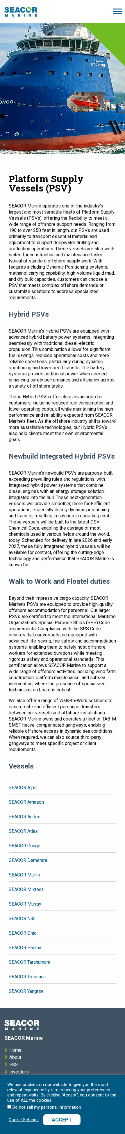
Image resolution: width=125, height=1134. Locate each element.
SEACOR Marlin (24, 875)
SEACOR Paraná (25, 947)
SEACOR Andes (24, 816)
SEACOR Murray (25, 904)
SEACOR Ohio (23, 933)
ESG (13, 1064)
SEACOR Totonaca (27, 976)
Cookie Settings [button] (24, 1119)
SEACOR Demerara (28, 860)
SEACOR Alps (23, 787)
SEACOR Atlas (23, 831)
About (15, 1057)
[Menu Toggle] (21, 11)
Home (15, 1050)
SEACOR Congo (24, 846)
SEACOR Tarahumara (29, 962)
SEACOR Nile (22, 918)
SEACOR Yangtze (26, 991)
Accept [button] (62, 1120)
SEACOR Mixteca (26, 889)
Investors (19, 1072)
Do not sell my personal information (46, 1107)
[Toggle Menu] (117, 11)
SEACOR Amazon (26, 802)
